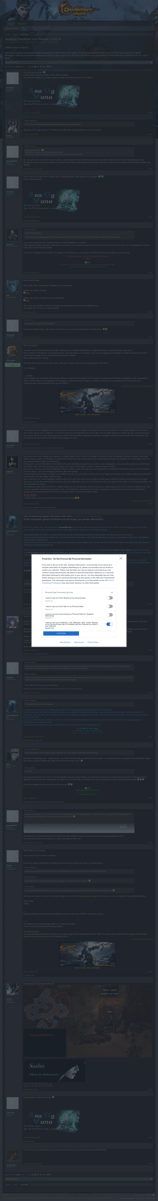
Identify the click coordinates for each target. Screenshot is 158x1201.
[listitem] (79, 592)
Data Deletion (65, 642)
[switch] (109, 598)
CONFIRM (61, 633)
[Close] (121, 559)
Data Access (79, 642)
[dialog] (79, 600)
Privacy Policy (93, 642)
